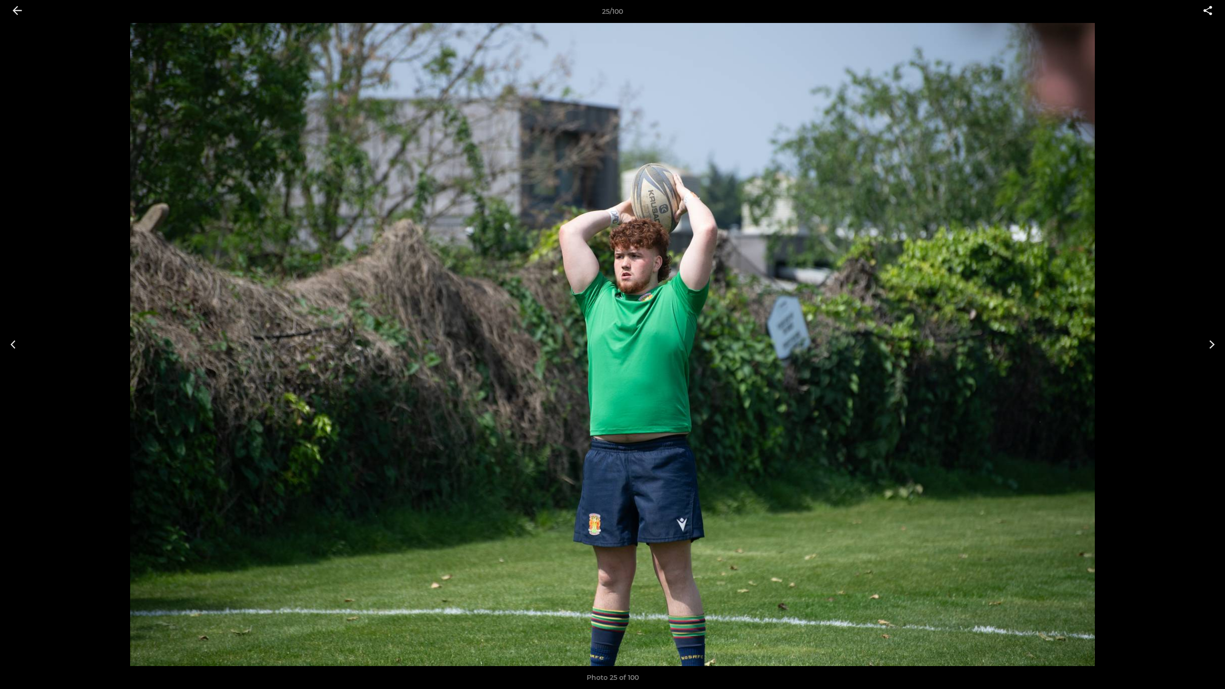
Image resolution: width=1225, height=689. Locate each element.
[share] (1208, 11)
